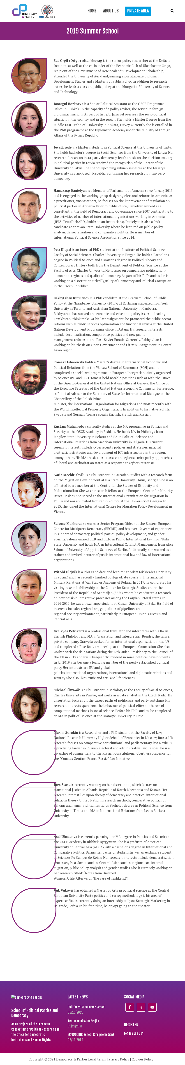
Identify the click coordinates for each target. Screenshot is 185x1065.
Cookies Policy (142, 1059)
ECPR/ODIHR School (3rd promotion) (91, 1034)
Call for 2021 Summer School (86, 1007)
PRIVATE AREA (138, 11)
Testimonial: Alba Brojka (83, 1021)
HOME (92, 11)
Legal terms (97, 1059)
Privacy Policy (119, 1059)
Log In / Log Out (133, 1033)
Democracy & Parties (71, 1059)
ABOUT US (111, 11)
